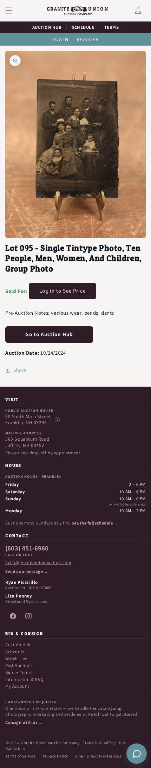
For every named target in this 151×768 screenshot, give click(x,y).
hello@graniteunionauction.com (38, 563)
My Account (17, 686)
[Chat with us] (136, 753)
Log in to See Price (62, 290)
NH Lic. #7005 (40, 587)
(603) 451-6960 (27, 548)
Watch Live (16, 659)
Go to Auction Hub (49, 334)
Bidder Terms (18, 672)
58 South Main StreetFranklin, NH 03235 (28, 420)
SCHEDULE (83, 27)
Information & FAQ (24, 679)
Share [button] (19, 370)
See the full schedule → (95, 523)
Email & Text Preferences (98, 756)
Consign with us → (23, 722)
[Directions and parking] (57, 419)
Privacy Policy (55, 756)
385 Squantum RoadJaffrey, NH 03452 (27, 442)
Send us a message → (26, 571)
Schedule (14, 652)
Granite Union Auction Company (50, 742)
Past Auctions (19, 665)
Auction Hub (18, 645)
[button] (13, 10)
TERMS (111, 27)
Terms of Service (20, 756)
